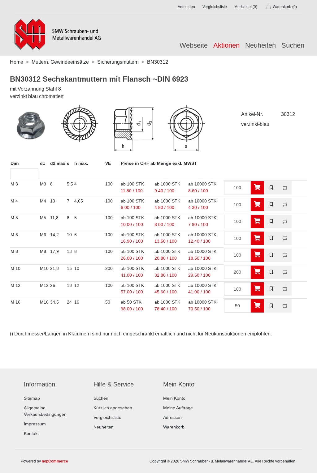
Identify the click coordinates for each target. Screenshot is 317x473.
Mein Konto (174, 398)
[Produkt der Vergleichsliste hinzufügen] (285, 187)
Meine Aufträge (178, 407)
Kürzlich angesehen (112, 407)
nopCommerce (55, 461)
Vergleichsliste (107, 417)
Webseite (194, 45)
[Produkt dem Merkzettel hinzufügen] (271, 187)
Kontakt (31, 433)
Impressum (35, 423)
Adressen (172, 417)
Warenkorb (174, 426)
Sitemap (32, 398)
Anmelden (186, 7)
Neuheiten (260, 45)
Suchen (292, 45)
